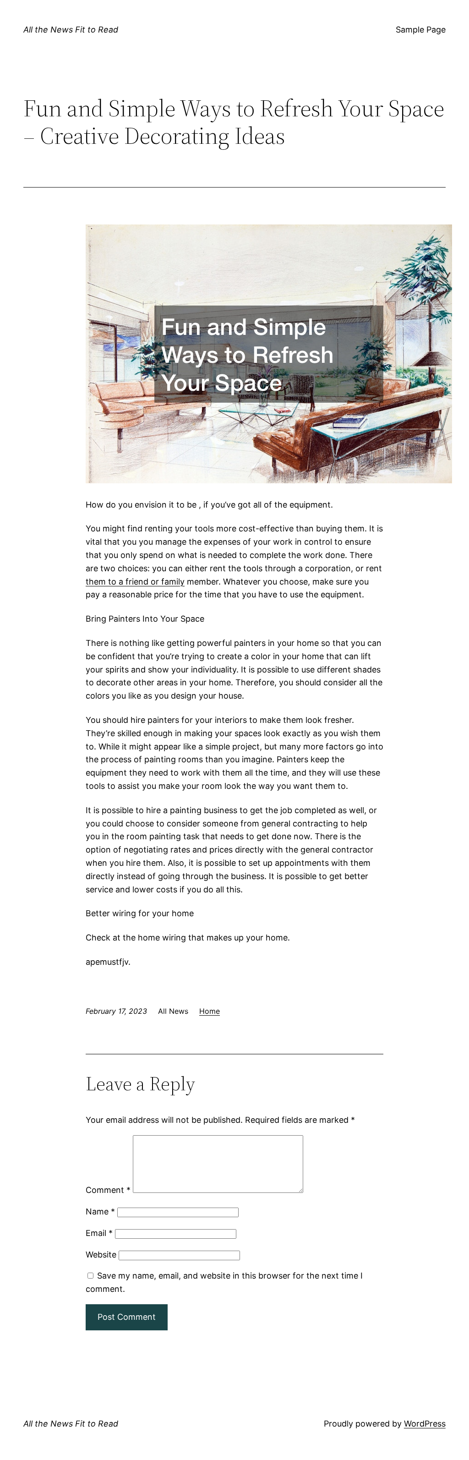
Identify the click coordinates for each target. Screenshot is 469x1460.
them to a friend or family (135, 581)
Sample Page (421, 29)
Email (99, 1233)
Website (101, 1254)
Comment (108, 1190)
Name (100, 1211)
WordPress (425, 1423)
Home (209, 1011)
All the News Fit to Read (70, 29)
